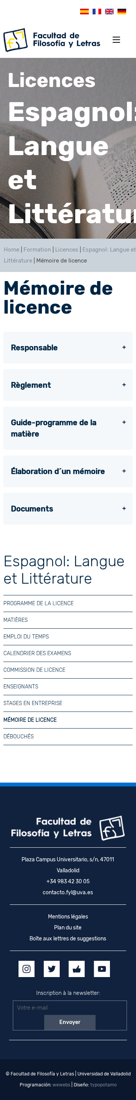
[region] (68, 148)
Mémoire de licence (30, 720)
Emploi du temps (26, 637)
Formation (37, 249)
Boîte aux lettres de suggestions (67, 938)
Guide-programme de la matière (53, 428)
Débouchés (18, 736)
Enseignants (20, 687)
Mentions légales (68, 917)
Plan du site (68, 927)
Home (11, 249)
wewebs (61, 1085)
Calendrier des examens (37, 653)
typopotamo (103, 1085)
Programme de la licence (38, 603)
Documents (32, 508)
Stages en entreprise (32, 703)
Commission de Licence (34, 670)
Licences (66, 249)
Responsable (34, 347)
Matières (15, 620)
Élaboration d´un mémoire (58, 471)
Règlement (31, 385)
